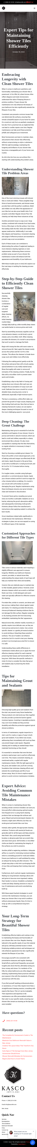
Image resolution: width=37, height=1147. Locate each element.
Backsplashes (6, 1121)
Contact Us (5, 1130)
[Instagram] (30, 2)
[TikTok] (32, 2)
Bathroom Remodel (7, 1125)
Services (4, 1119)
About (3, 1132)
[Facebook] (27, 2)
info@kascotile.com (10, 1104)
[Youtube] (29, 2)
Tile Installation (6, 1123)
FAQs (3, 1128)
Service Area (5, 1134)
